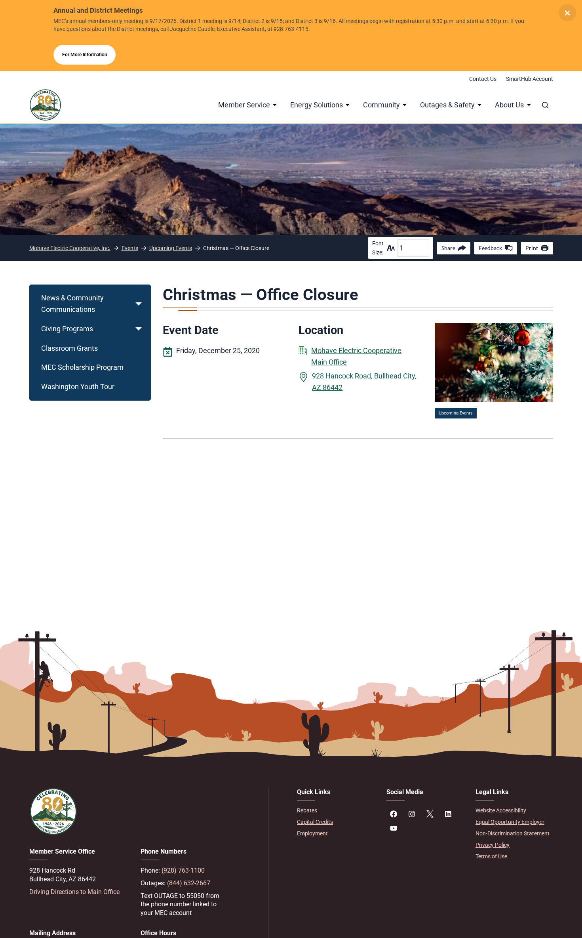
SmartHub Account (529, 79)
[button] (138, 303)
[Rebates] (336, 810)
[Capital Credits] (336, 822)
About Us (509, 105)
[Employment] (336, 833)
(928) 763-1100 (183, 870)
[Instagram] (412, 814)
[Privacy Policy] (514, 845)
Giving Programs (67, 329)
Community (381, 105)
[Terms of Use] (514, 856)
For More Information (84, 54)
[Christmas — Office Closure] (494, 328)
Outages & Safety (447, 105)
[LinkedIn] (448, 814)
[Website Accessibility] (514, 810)
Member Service (244, 105)
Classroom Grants (69, 348)
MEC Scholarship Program (82, 367)
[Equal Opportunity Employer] (514, 822)
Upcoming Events (456, 413)
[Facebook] (393, 814)
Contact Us (482, 79)
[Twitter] (430, 814)
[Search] (545, 105)
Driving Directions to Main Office (74, 892)
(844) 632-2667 (188, 883)
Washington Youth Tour (77, 386)
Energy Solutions (316, 105)
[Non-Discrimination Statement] (514, 833)
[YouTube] (393, 828)
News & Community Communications (72, 303)
